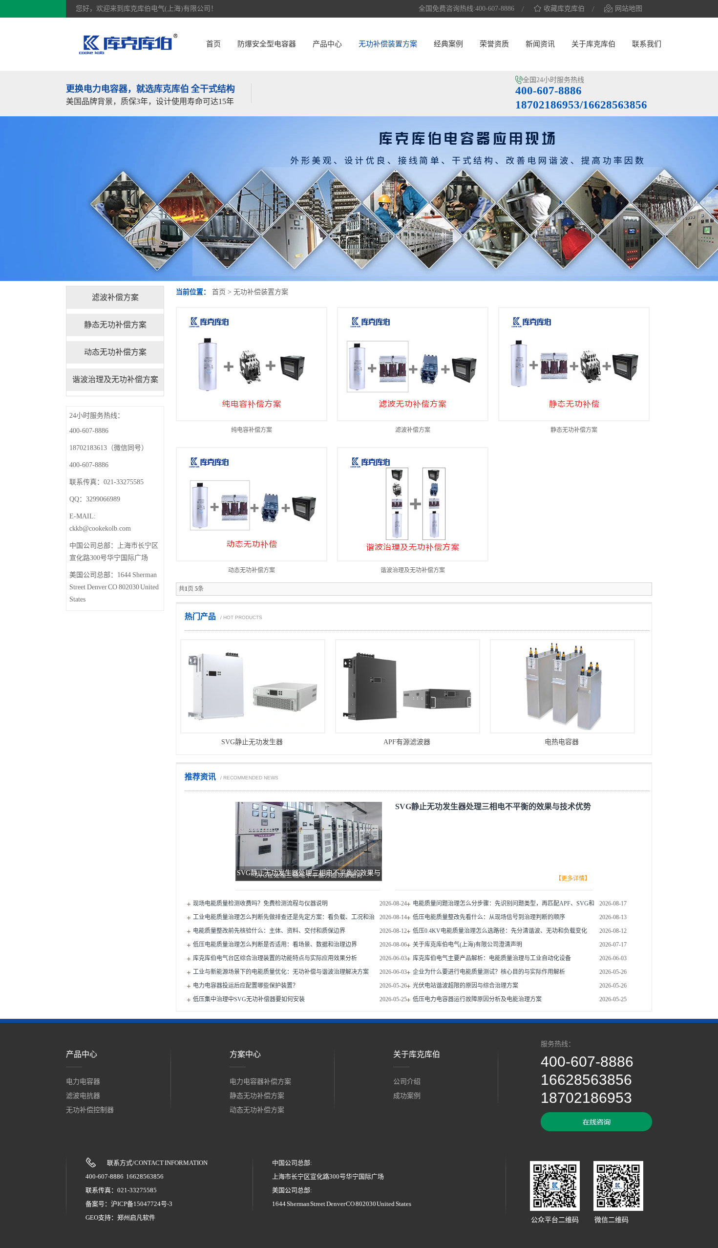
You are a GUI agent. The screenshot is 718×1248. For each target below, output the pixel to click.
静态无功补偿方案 (573, 430)
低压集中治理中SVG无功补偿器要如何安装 (249, 999)
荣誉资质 (494, 44)
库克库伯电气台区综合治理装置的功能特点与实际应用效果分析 (275, 958)
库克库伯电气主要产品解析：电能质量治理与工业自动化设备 (492, 958)
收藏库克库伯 (564, 8)
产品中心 (327, 44)
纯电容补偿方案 (251, 430)
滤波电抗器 (83, 1095)
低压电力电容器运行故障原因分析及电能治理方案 (477, 999)
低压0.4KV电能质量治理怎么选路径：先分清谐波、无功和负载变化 (500, 930)
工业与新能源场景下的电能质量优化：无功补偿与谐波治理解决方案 (281, 971)
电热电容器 (562, 742)
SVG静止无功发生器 (252, 742)
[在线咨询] (596, 1129)
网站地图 (628, 8)
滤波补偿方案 (412, 430)
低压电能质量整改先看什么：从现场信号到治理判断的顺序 (489, 917)
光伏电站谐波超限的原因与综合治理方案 (465, 985)
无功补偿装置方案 (388, 44)
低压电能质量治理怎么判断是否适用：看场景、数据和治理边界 (275, 944)
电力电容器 (83, 1081)
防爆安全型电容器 (266, 44)
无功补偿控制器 (90, 1110)
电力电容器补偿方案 (260, 1081)
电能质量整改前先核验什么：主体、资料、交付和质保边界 (269, 930)
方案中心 (245, 1054)
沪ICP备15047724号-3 (141, 1203)
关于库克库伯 (593, 44)
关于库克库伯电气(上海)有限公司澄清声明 (467, 944)
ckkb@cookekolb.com (100, 528)
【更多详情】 (573, 878)
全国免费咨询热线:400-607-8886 (466, 8)
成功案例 (407, 1095)
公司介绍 (407, 1081)
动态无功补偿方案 (251, 570)
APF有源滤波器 (406, 742)
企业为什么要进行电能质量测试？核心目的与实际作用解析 (489, 971)
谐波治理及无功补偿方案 (412, 570)
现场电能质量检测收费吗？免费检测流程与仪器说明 (260, 903)
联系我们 (646, 44)
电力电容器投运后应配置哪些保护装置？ (245, 985)
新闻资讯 (540, 44)
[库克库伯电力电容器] (128, 52)
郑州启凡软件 (136, 1217)
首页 (213, 44)
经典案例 (448, 44)
